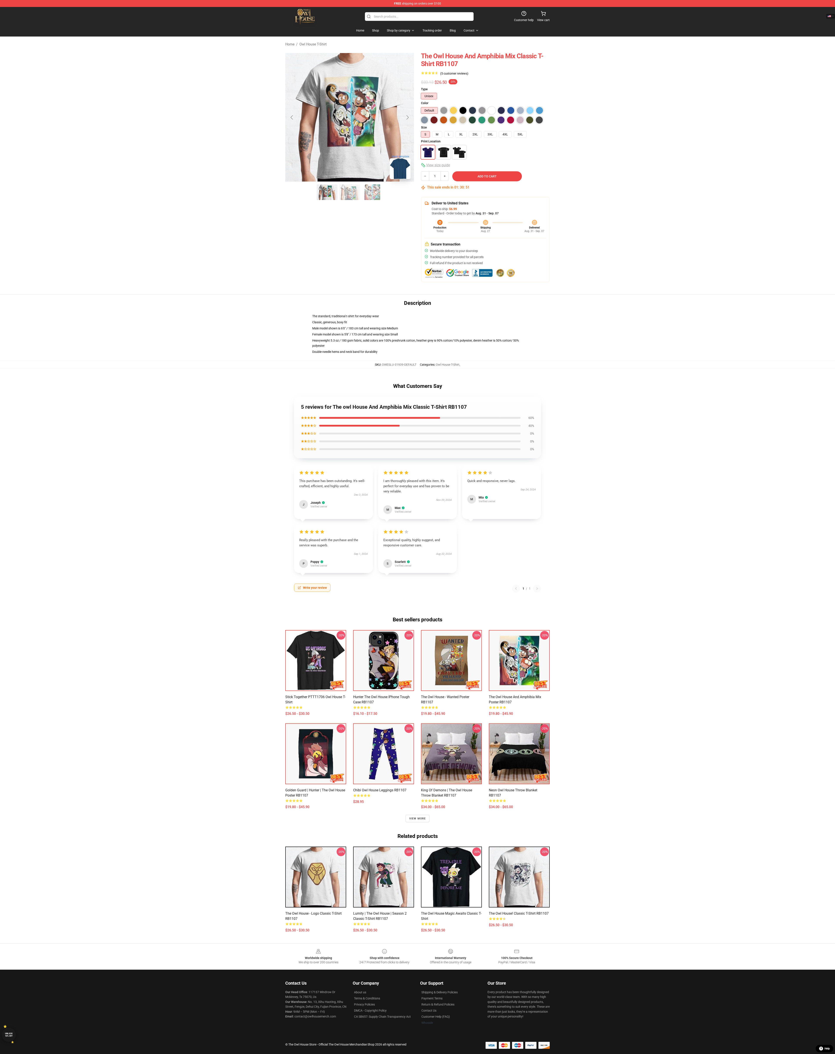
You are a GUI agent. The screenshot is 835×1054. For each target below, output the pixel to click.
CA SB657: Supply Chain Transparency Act (382, 1016)
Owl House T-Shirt (313, 44)
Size (424, 127)
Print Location (431, 141)
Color (424, 103)
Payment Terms (432, 998)
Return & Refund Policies (437, 1004)
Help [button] (827, 1048)
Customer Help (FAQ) (435, 1016)
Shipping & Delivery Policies (439, 992)
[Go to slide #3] (372, 192)
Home (289, 44)
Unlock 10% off (9, 1034)
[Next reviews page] (537, 588)
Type (424, 89)
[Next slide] (407, 117)
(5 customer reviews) (454, 73)
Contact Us (428, 1010)
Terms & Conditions (367, 998)
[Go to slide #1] (327, 192)
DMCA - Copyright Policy (370, 1010)
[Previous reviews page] (516, 588)
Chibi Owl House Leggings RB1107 (379, 790)
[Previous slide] (292, 117)
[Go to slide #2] (349, 192)
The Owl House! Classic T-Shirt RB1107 (519, 913)
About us (360, 992)
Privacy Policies (364, 1004)
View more (417, 818)
